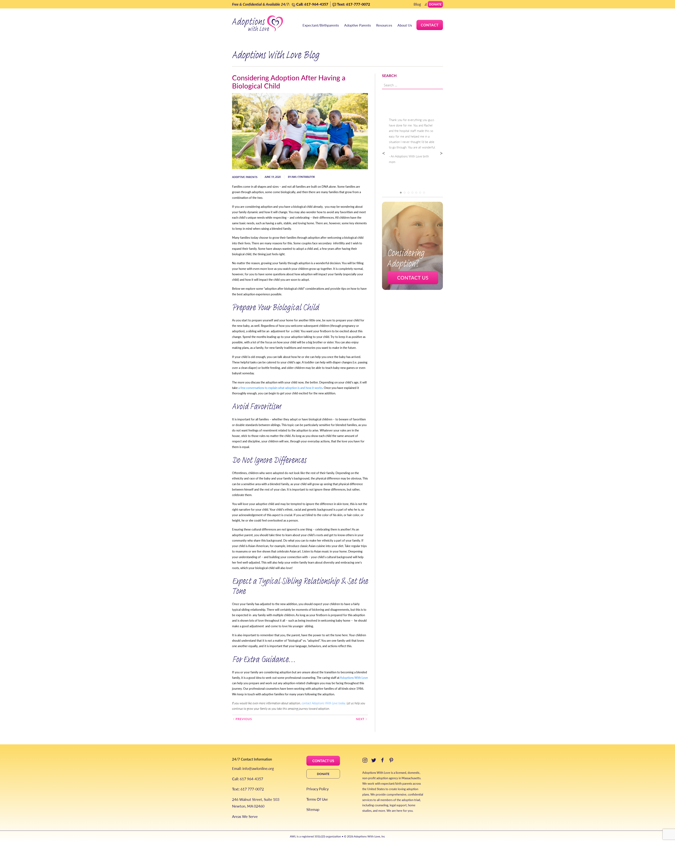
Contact (430, 25)
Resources (384, 25)
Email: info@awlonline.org (253, 768)
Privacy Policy (317, 788)
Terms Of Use (317, 799)
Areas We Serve (245, 816)
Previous (244, 719)
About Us (404, 25)
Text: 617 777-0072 (248, 789)
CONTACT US (323, 760)
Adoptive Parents (357, 25)
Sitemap (312, 809)
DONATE (323, 774)
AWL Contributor (303, 177)
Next (360, 719)
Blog (417, 4)
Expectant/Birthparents (321, 25)
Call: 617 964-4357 (247, 778)
